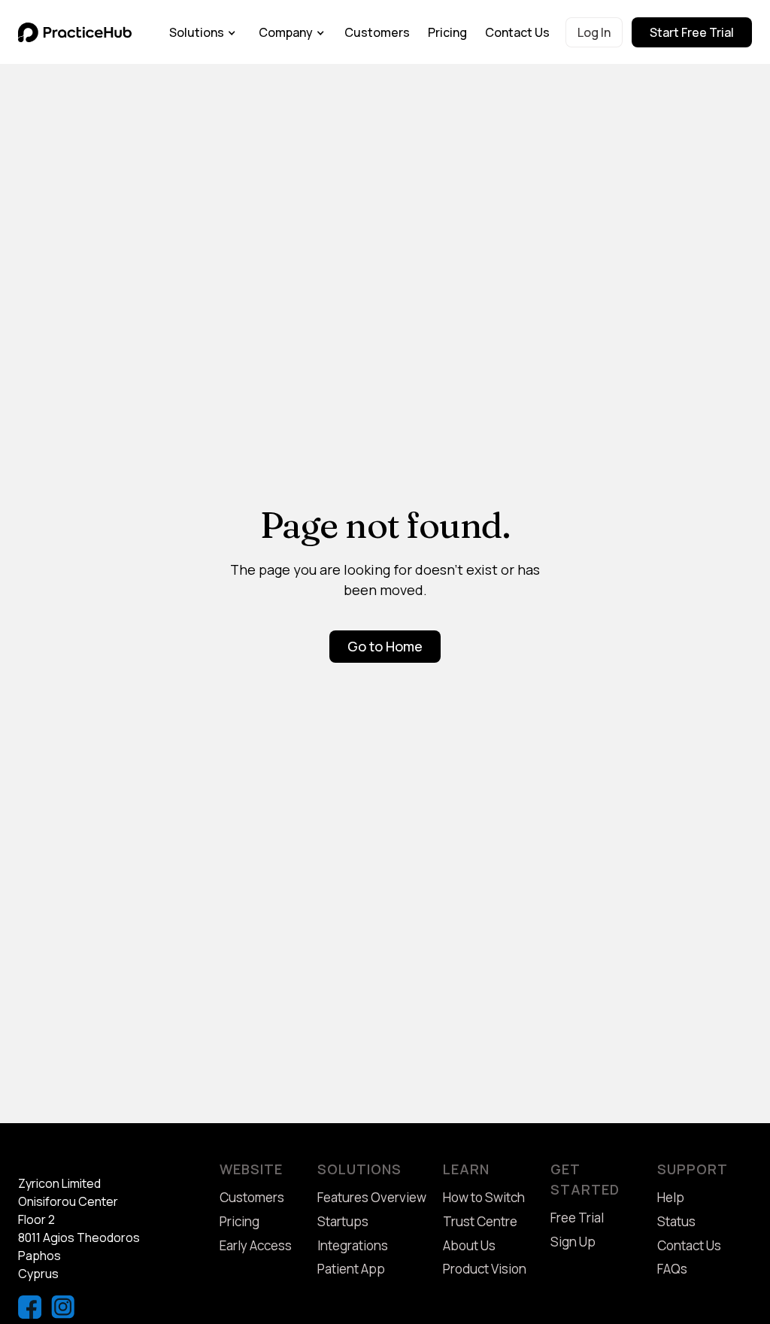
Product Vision (484, 1268)
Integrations (352, 1245)
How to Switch (484, 1197)
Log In (594, 32)
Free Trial (577, 1217)
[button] (202, 32)
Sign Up (573, 1241)
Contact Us (517, 32)
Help (670, 1197)
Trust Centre (480, 1221)
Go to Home (385, 646)
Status (676, 1221)
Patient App (351, 1268)
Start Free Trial (692, 32)
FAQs (672, 1268)
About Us (469, 1245)
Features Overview (371, 1197)
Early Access (256, 1245)
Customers (377, 32)
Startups (342, 1221)
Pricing (447, 32)
